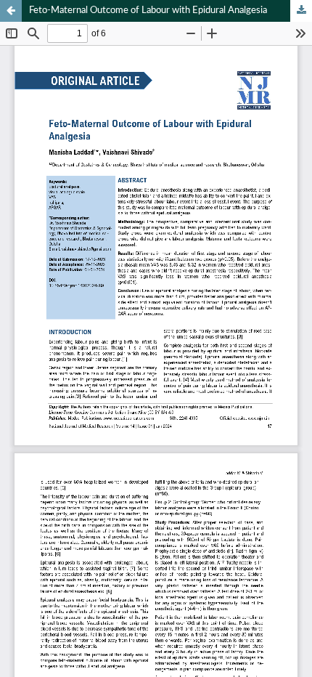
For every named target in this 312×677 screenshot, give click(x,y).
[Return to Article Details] (11, 11)
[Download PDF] (301, 11)
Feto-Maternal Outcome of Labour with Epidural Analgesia (148, 10)
